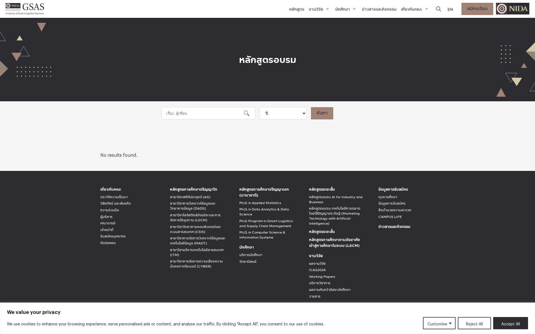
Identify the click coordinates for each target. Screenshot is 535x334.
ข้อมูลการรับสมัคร (392, 203)
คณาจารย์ (107, 223)
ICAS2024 (317, 269)
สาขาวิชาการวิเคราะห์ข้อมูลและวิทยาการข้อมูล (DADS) (193, 206)
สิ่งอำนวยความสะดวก (394, 210)
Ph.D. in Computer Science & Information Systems (262, 235)
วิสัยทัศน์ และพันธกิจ (115, 203)
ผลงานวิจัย (317, 263)
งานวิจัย (316, 9)
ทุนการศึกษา (387, 197)
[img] (438, 9)
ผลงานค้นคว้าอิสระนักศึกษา (330, 289)
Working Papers (322, 276)
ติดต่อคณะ (108, 242)
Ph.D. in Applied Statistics (260, 202)
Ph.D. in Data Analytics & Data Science (264, 212)
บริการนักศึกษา (250, 254)
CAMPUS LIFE (390, 216)
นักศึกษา (342, 9)
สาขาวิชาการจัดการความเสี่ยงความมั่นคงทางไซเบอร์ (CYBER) (196, 264)
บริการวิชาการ (319, 283)
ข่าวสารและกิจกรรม (379, 9)
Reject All (474, 323)
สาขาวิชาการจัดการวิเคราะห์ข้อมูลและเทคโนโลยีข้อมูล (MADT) (198, 241)
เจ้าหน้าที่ (106, 229)
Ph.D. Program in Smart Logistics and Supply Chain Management (266, 223)
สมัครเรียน (477, 8)
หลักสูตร (296, 9)
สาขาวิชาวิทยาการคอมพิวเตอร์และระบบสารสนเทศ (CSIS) (195, 229)
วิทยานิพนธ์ (247, 261)
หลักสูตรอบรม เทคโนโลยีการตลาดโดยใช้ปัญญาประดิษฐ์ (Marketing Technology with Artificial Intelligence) (334, 216)
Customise (437, 323)
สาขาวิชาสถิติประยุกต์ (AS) (190, 197)
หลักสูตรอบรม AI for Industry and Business (336, 200)
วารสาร (314, 296)
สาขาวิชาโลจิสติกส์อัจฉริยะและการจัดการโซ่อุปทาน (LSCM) (195, 218)
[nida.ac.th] (512, 9)
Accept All (510, 323)
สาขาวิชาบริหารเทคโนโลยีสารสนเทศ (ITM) (196, 252)
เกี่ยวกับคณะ (411, 9)
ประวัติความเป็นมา (114, 197)
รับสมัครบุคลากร (113, 236)
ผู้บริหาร (106, 216)
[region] (267, 318)
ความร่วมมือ (109, 210)
